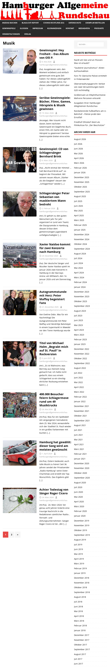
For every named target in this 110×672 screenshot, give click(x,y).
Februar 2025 (80, 225)
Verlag (27, 34)
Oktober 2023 (80, 301)
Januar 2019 (80, 573)
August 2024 (80, 253)
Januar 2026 (80, 172)
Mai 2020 (78, 496)
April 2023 (79, 330)
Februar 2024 (80, 282)
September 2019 (82, 535)
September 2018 (82, 592)
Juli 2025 (78, 201)
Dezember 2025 (81, 177)
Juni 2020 (78, 492)
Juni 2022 (78, 377)
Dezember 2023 (81, 291)
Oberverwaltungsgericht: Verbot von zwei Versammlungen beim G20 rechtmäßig (89, 87)
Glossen (24, 28)
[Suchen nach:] (90, 44)
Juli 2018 (78, 601)
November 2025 (81, 182)
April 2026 (79, 158)
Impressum (38, 28)
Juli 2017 (78, 659)
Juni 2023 (78, 320)
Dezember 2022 (81, 349)
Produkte (99, 28)
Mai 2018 (78, 611)
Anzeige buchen (9, 23)
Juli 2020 (78, 487)
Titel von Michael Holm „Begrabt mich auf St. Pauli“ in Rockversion (53, 348)
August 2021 (80, 425)
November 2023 (81, 296)
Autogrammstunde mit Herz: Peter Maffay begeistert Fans (53, 297)
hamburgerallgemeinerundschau (53, 64)
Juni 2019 (78, 549)
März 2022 (79, 391)
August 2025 (80, 196)
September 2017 (82, 649)
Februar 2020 (80, 511)
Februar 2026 (80, 167)
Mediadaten (84, 28)
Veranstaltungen (11, 34)
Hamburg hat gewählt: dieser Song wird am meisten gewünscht (55, 445)
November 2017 (81, 640)
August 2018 (80, 597)
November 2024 (81, 239)
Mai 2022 (78, 382)
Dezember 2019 (81, 520)
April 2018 (79, 616)
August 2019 (80, 539)
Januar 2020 (80, 515)
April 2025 (79, 215)
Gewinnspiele (8, 28)
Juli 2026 (78, 144)
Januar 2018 (80, 630)
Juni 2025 (78, 206)
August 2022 (80, 368)
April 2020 (79, 501)
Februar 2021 (80, 453)
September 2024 (82, 248)
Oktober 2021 (80, 415)
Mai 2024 (78, 268)
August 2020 (80, 482)
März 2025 (79, 220)
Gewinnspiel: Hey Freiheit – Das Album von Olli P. (54, 54)
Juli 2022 (78, 372)
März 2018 (79, 620)
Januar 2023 (80, 344)
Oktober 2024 (80, 244)
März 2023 (79, 334)
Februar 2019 (80, 568)
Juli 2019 (78, 544)
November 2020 (81, 468)
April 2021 (79, 444)
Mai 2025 (78, 210)
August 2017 (80, 654)
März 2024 (79, 277)
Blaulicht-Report (30, 23)
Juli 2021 (78, 430)
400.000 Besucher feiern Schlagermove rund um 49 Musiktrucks (54, 399)
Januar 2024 (80, 287)
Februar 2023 (80, 339)
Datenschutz (75, 23)
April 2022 (79, 387)
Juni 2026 (78, 148)
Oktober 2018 (80, 587)
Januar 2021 (80, 458)
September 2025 (82, 191)
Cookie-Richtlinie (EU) (53, 23)
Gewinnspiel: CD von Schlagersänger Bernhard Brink (53, 152)
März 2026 (79, 163)
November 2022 (81, 353)
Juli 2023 (78, 315)
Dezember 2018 (81, 577)
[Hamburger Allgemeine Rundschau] (55, 18)
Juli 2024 (78, 258)
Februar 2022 (80, 396)
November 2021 (81, 411)
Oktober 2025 (80, 186)
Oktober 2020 (80, 473)
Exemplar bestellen (95, 23)
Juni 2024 (78, 263)
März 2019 (79, 563)
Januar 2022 (80, 401)
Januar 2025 (80, 229)
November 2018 (81, 582)
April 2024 (79, 272)
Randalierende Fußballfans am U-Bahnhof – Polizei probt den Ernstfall (90, 114)
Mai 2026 (78, 153)
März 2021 (79, 449)
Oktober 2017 (80, 644)
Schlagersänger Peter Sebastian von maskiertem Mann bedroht (54, 198)
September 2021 (82, 420)
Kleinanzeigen (54, 28)
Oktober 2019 (80, 530)
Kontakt (70, 28)
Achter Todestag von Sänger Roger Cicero (53, 491)
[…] (40, 88)
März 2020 (79, 506)
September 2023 (82, 306)
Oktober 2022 (80, 358)
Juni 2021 (78, 434)
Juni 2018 (78, 606)
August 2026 (80, 139)
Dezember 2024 (81, 234)
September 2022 (82, 363)
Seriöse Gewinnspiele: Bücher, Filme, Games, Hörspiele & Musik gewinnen (55, 103)
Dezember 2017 (81, 635)
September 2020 (82, 477)
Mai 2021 (78, 439)
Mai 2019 (78, 554)
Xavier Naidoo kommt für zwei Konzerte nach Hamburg (54, 248)
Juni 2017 (78, 663)
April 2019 (79, 558)
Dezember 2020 (81, 463)
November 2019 (81, 525)
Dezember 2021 (81, 406)
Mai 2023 (78, 325)
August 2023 (80, 311)
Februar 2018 (80, 625)
